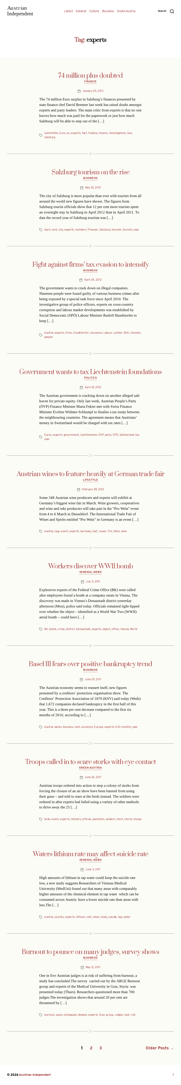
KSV (117, 727)
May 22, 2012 (93, 188)
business (68, 727)
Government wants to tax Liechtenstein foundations (90, 372)
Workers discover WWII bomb (90, 566)
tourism (116, 230)
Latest (68, 11)
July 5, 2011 (93, 581)
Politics (90, 378)
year (136, 230)
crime (61, 629)
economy (87, 727)
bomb (52, 629)
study (104, 917)
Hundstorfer (81, 333)
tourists (127, 230)
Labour (107, 333)
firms (68, 333)
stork (119, 819)
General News (90, 572)
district (70, 629)
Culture (94, 11)
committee (51, 133)
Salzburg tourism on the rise (91, 172)
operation (98, 819)
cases (59, 1015)
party (108, 435)
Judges (119, 1015)
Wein (117, 531)
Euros (47, 435)
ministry (76, 819)
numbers (80, 230)
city (61, 230)
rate (88, 917)
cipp (57, 531)
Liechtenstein (88, 435)
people (48, 337)
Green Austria (126, 11)
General (81, 11)
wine (124, 531)
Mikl (126, 333)
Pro (110, 531)
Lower (103, 531)
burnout (49, 1015)
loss (129, 133)
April (47, 230)
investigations (117, 133)
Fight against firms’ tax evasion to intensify (90, 265)
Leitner (117, 333)
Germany (85, 531)
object (106, 629)
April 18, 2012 (93, 387)
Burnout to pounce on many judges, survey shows (90, 952)
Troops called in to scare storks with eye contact (90, 762)
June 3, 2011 (92, 869)
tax (137, 435)
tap (120, 917)
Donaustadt (83, 629)
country (59, 917)
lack (127, 1015)
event (64, 531)
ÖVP (100, 435)
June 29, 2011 (93, 679)
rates (96, 917)
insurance (96, 333)
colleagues (70, 1015)
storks (128, 819)
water (127, 917)
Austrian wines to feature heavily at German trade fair (91, 474)
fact (84, 133)
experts (75, 133)
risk (133, 1015)
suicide (112, 917)
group (109, 1015)
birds (47, 819)
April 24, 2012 (92, 280)
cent (54, 230)
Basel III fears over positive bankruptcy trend (90, 664)
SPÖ (115, 435)
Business (108, 11)
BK (46, 629)
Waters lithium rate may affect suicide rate (90, 854)
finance (92, 133)
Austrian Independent (35, 1075)
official (86, 819)
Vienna (124, 629)
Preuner (92, 230)
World (133, 629)
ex (68, 133)
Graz (102, 1015)
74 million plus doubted (90, 76)
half (94, 531)
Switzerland (126, 435)
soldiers (110, 819)
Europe (98, 727)
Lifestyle (90, 480)
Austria (48, 333)
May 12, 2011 (93, 967)
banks (58, 727)
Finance (90, 81)
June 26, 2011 (93, 777)
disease (82, 1015)
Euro (62, 133)
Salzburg (49, 137)
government (71, 435)
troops (138, 819)
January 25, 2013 (92, 91)
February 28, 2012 (93, 489)
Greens (103, 133)
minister (135, 333)
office (115, 629)
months (126, 727)
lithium (80, 917)
